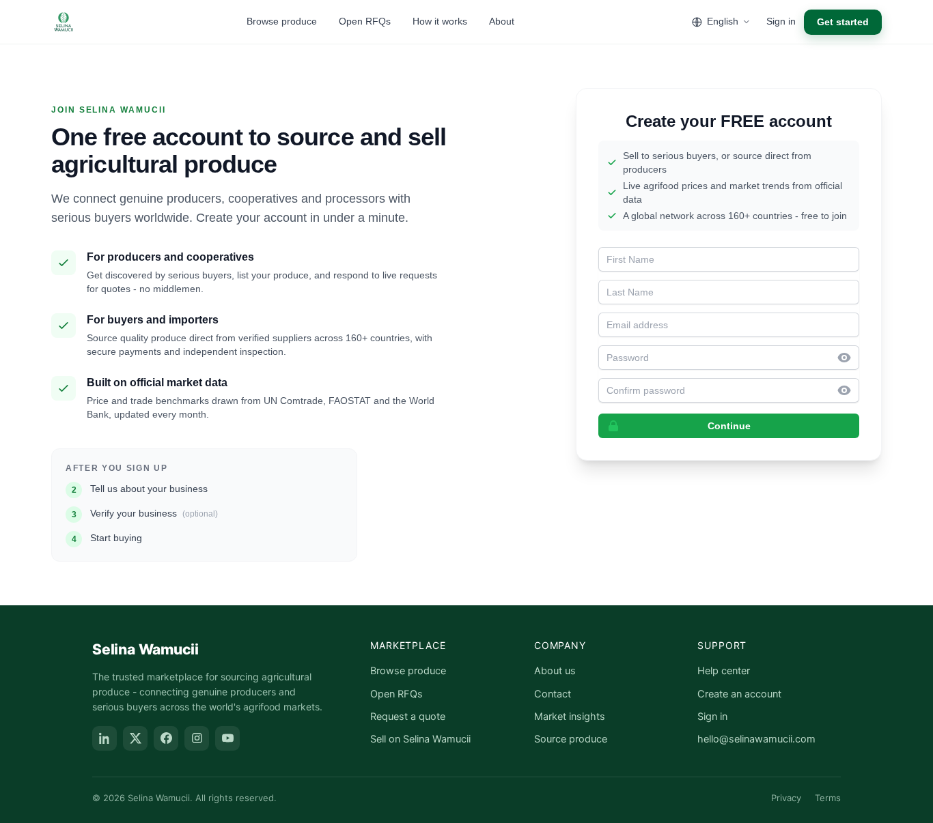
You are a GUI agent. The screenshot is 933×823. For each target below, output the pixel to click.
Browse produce (282, 21)
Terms (828, 797)
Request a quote (407, 716)
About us (555, 671)
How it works (440, 21)
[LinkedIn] (104, 738)
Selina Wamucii (145, 649)
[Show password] (848, 357)
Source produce (570, 739)
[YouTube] (227, 738)
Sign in (781, 21)
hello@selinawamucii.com (756, 739)
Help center (723, 671)
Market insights (569, 716)
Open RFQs (365, 21)
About (501, 21)
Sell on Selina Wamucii (420, 739)
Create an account (739, 694)
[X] (135, 738)
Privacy (786, 797)
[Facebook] (166, 738)
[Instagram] (196, 738)
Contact (552, 694)
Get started (843, 21)
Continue (729, 425)
